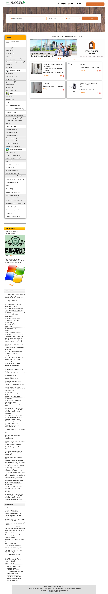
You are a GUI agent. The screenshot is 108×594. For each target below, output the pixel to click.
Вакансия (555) (10, 99)
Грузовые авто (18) (11, 82)
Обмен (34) (9, 64)
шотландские (11, 571)
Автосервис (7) (10, 73)
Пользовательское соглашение (58, 590)
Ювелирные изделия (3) (12, 210)
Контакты (43, 590)
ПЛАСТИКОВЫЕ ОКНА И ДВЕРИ (13, 548)
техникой (16, 575)
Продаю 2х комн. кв (16, 451)
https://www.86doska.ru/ (51, 587)
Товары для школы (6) (12, 143)
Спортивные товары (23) (13, 146)
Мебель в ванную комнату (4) (14, 120)
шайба (9, 566)
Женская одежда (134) (12, 173)
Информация (76, 588)
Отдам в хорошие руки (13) (13, 158)
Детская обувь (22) (11, 132)
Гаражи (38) (9, 67)
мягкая (13, 566)
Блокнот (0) (79, 4)
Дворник (13, 375)
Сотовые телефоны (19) (12, 164)
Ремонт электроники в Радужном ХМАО (12, 232)
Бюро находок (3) (11, 206)
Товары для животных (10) (13, 155)
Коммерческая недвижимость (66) (15, 62)
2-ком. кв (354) (10, 50)
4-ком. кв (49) (9, 56)
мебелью (10, 575)
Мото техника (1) (10, 79)
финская (16, 573)
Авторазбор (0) (10, 84)
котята (17, 569)
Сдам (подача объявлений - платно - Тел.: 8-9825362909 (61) (15, 107)
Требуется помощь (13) (12, 182)
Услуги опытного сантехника (13, 545)
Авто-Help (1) (9, 87)
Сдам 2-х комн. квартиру (18, 294)
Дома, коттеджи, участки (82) (14, 59)
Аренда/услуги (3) (11, 90)
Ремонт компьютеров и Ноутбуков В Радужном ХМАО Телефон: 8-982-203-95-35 (14, 260)
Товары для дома (57, 36)
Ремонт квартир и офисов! (12, 535)
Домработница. (15, 363)
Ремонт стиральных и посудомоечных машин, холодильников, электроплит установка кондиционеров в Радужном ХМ (13, 513)
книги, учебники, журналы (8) (14, 200)
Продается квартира (17, 308)
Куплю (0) (8, 102)
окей (8, 578)
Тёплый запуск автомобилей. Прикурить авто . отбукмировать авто (13, 400)
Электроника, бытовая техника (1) (15, 115)
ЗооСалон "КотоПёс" (10, 543)
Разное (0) (9, 213)
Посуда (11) (9, 123)
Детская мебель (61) (12, 135)
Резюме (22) (9, 96)
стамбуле (14, 580)
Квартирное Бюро (16, 423)
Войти (71, 4)
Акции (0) (8, 185)
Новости (68, 588)
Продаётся (14, 300)
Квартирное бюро (16, 304)
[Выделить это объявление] (63, 76)
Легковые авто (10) (11, 76)
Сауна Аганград (15, 435)
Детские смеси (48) (11, 140)
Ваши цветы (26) (10, 152)
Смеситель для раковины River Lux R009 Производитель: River (90, 84)
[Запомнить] (61, 76)
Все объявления (58, 588)
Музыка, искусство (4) (12, 198)
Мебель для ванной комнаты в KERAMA (53, 65)
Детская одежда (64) (12, 129)
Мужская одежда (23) (12, 170)
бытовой (10, 573)
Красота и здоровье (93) (13, 216)
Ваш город (62, 4)
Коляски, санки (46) (11, 138)
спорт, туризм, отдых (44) (13, 195)
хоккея (19, 566)
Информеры (47, 588)
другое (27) (9, 161)
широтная (10, 577)
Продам (82, 64)
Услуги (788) (9, 189)
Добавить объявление (35, 588)
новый (9, 580)
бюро (14, 568)
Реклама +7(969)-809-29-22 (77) (15, 179)
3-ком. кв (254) (10, 53)
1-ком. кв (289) (10, 48)
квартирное (10, 569)
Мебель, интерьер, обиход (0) (14, 118)
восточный (17, 577)
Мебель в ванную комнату (73, 36)
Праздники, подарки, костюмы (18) (15, 203)
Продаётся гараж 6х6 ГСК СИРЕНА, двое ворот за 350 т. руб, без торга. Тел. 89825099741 (14, 336)
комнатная (19, 571)
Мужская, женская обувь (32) (14, 176)
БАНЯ (6, 507)
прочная (9, 568)
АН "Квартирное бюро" (11, 537)
